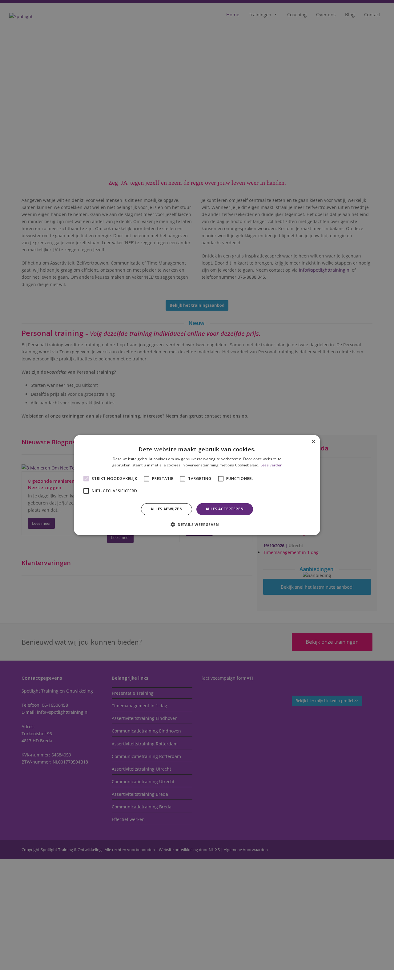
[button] (197, 524)
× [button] (313, 441)
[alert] (197, 485)
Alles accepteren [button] (224, 509)
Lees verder (271, 465)
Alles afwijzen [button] (167, 509)
